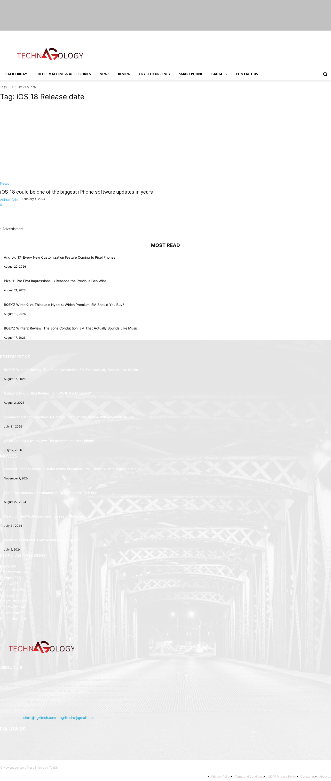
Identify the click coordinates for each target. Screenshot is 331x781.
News (4, 183)
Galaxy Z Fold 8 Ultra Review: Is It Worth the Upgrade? (47, 393)
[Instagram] (308, 34)
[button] (325, 74)
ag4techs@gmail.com (77, 717)
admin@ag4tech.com (39, 717)
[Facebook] (301, 34)
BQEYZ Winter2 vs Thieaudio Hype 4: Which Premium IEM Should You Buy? (64, 305)
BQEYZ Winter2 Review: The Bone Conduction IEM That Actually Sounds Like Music (71, 328)
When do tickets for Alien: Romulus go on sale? (41, 540)
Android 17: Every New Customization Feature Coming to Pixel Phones (59, 257)
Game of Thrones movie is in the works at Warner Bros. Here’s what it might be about (72, 469)
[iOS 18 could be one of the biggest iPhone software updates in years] (80, 146)
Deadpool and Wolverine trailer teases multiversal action (48, 516)
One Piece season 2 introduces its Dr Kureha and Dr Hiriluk (51, 493)
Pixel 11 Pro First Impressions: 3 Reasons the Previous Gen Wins (55, 281)
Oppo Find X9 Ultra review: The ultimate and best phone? (49, 441)
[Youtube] (328, 34)
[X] (315, 34)
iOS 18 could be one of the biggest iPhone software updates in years (76, 192)
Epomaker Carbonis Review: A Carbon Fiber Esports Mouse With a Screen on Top (69, 417)
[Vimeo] (321, 34)
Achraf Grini (9, 199)
